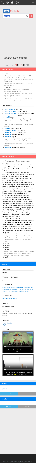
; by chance (11, 111)
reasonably (26, 291)
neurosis (10, 113)
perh (6, 257)
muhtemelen (8, 87)
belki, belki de (21, 130)
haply (7, 247)
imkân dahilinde (16, 128)
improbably (5, 298)
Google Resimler (7, 323)
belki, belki (19, 109)
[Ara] (31, 16)
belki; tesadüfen (23, 111)
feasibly (28, 289)
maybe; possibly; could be (12, 218)
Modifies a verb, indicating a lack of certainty (18, 161)
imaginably (14, 291)
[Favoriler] (27, 66)
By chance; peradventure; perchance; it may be (19, 220)
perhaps (4, 389)
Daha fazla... (9, 394)
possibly (7, 117)
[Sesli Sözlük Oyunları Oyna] (12, 3)
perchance (27, 287)
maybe (7, 232)
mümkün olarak (21, 132)
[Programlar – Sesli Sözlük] (17, 3)
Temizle (27, 394)
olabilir (14, 136)
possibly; (10, 130)
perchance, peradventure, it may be (18, 195)
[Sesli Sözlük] (2, 3)
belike (4, 287)
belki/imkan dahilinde (18, 147)
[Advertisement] (18, 37)
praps (7, 249)
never (10, 298)
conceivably (22, 289)
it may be (20, 291)
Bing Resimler (6, 325)
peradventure (19, 287)
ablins (7, 243)
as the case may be (12, 289)
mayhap (7, 245)
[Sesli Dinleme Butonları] (16, 66)
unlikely (15, 298)
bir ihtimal (8, 97)
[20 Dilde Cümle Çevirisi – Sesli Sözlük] (7, 3)
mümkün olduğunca (18, 134)
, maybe (10, 109)
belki (6, 74)
